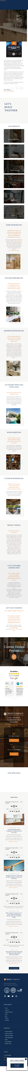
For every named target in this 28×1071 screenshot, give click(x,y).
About (6, 1014)
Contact (6, 1018)
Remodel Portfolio (9, 1012)
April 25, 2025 (14, 949)
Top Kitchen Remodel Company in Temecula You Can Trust (14, 831)
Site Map (7, 1020)
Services (7, 1010)
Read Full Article (13, 841)
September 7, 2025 (14, 911)
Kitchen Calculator (9, 1033)
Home (6, 1008)
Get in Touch (13, 29)
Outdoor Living (8, 1043)
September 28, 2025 (14, 873)
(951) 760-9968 (14, 627)
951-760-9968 (8, 1055)
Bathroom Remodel (9, 1035)
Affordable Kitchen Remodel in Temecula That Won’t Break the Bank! (14, 953)
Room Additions (8, 1041)
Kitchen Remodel (8, 1031)
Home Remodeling (9, 1037)
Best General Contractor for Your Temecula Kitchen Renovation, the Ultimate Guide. (14, 915)
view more (14, 141)
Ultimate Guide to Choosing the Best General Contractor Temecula (14, 877)
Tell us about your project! (14, 250)
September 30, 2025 (14, 827)
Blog (6, 1016)
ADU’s (6, 1039)
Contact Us (8, 1057)
